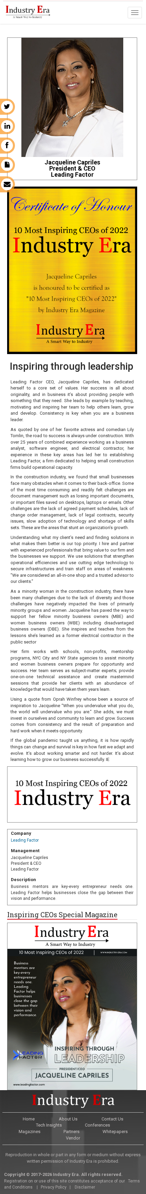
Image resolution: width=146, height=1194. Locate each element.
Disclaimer (85, 1187)
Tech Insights (49, 1125)
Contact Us (112, 1118)
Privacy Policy (54, 1187)
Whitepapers (115, 1131)
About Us (68, 1118)
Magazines (29, 1131)
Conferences (97, 1125)
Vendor (73, 1138)
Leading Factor (25, 840)
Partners (71, 1131)
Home (29, 1118)
